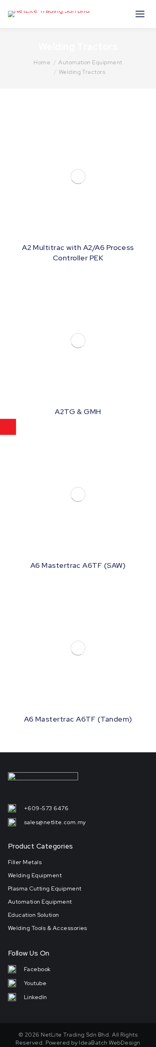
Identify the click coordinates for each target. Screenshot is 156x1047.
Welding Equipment (35, 875)
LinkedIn (35, 997)
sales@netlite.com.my (55, 822)
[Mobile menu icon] (140, 14)
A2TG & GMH (78, 411)
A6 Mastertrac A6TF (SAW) (78, 565)
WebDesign (124, 1042)
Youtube (35, 983)
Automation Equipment (40, 901)
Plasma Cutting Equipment (45, 888)
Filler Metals (25, 862)
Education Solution (33, 914)
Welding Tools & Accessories (47, 928)
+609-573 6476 (46, 808)
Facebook (37, 969)
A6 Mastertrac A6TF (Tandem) (78, 719)
